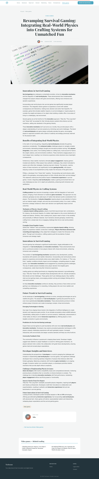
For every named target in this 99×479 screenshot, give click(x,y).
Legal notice (76, 466)
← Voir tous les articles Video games (33, 427)
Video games (65, 2)
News (49, 2)
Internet (37, 2)
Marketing (44, 2)
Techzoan (9, 464)
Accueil (22, 11)
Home (18, 2)
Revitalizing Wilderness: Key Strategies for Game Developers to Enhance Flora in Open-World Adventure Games (64, 448)
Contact (75, 469)
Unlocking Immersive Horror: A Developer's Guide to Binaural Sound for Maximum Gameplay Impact (34, 448)
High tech (31, 2)
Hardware (24, 2)
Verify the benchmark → (85, 2)
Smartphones (56, 2)
